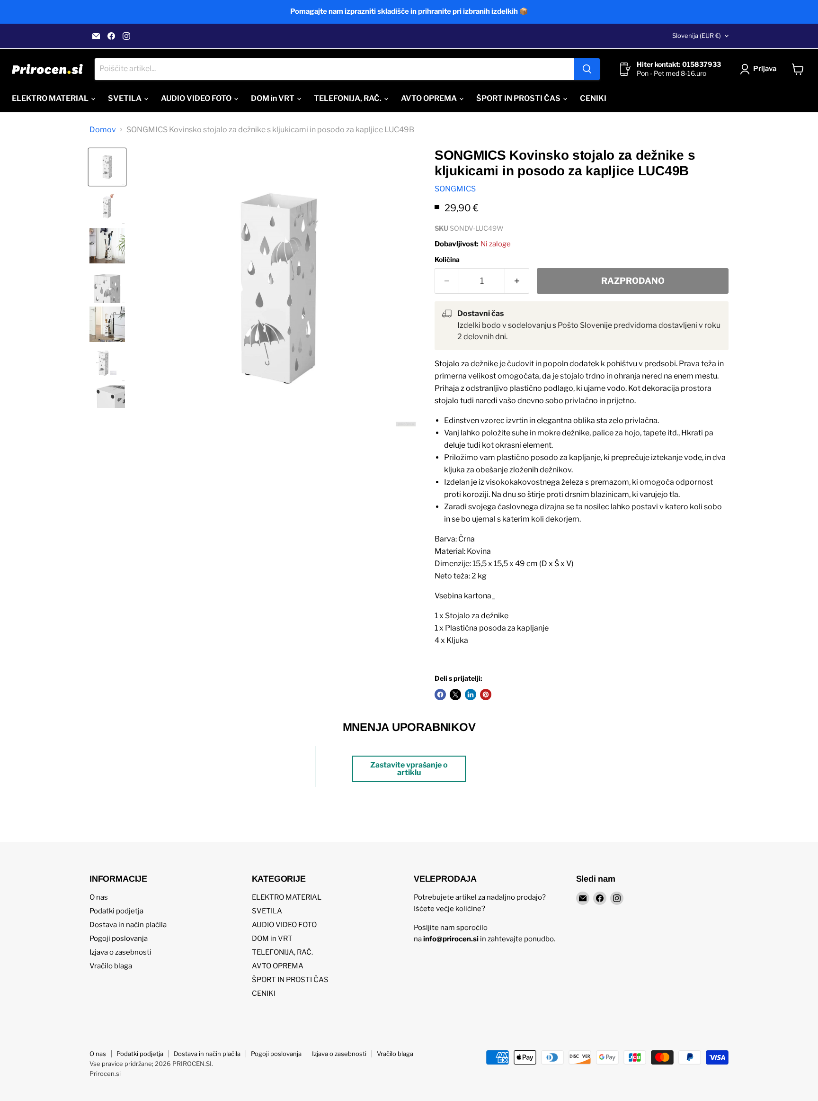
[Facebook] (111, 36)
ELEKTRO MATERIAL (51, 98)
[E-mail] (96, 36)
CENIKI (593, 98)
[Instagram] (126, 36)
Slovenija (696, 35)
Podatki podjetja (116, 911)
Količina (447, 259)
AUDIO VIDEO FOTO (197, 98)
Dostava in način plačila (128, 925)
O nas (98, 897)
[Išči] (587, 69)
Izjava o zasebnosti (120, 952)
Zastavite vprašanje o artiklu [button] (409, 768)
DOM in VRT (273, 98)
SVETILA (125, 98)
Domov (102, 130)
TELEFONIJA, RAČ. (348, 98)
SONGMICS (455, 188)
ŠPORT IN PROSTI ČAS (519, 98)
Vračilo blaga (110, 966)
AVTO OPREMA (429, 98)
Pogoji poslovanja (118, 938)
